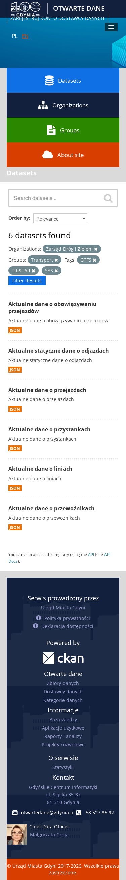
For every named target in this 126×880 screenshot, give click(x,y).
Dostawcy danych (63, 691)
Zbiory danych (63, 683)
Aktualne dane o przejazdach (47, 390)
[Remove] (96, 249)
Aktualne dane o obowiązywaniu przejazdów (52, 307)
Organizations (70, 105)
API (91, 554)
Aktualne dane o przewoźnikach (51, 508)
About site (70, 155)
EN (25, 35)
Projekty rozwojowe (63, 744)
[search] (108, 198)
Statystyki (63, 767)
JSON (15, 330)
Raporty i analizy (63, 736)
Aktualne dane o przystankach (49, 429)
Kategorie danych (63, 700)
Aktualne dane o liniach (40, 468)
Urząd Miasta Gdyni (63, 607)
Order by (18, 218)
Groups (69, 130)
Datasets (69, 80)
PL (15, 35)
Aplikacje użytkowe (63, 728)
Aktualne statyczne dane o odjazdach (58, 350)
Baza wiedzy (63, 719)
